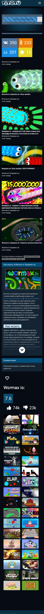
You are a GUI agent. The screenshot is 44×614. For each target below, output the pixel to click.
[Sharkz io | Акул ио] (12, 471)
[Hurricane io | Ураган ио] (30, 492)
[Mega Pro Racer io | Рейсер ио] (12, 513)
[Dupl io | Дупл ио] (30, 513)
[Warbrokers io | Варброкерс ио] (30, 502)
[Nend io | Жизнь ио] (30, 481)
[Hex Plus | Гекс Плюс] (12, 502)
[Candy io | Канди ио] (30, 450)
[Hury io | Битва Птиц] (12, 564)
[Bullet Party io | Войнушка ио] (12, 554)
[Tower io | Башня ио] (12, 585)
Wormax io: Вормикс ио (10, 62)
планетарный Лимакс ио (13, 298)
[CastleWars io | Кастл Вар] (12, 544)
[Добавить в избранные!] (7, 378)
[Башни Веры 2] (12, 533)
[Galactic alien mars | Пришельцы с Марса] (12, 461)
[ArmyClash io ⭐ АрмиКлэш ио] (12, 429)
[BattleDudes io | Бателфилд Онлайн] (12, 575)
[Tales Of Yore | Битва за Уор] (30, 585)
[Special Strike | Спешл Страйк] (30, 575)
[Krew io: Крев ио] (30, 461)
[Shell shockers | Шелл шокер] (12, 419)
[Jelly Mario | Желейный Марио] (12, 492)
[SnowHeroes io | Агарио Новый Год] (30, 544)
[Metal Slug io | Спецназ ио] (30, 564)
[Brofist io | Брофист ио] (30, 471)
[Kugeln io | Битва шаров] (30, 440)
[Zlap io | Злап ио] (12, 481)
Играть (24, 19)
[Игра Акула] (30, 523)
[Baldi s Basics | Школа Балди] (30, 419)
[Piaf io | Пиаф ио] (12, 440)
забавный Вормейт (31, 298)
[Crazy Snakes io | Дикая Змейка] (30, 554)
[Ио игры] (11, 3)
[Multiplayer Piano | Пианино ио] (12, 450)
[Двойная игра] (30, 533)
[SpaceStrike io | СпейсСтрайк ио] (30, 429)
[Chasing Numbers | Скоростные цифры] (12, 523)
